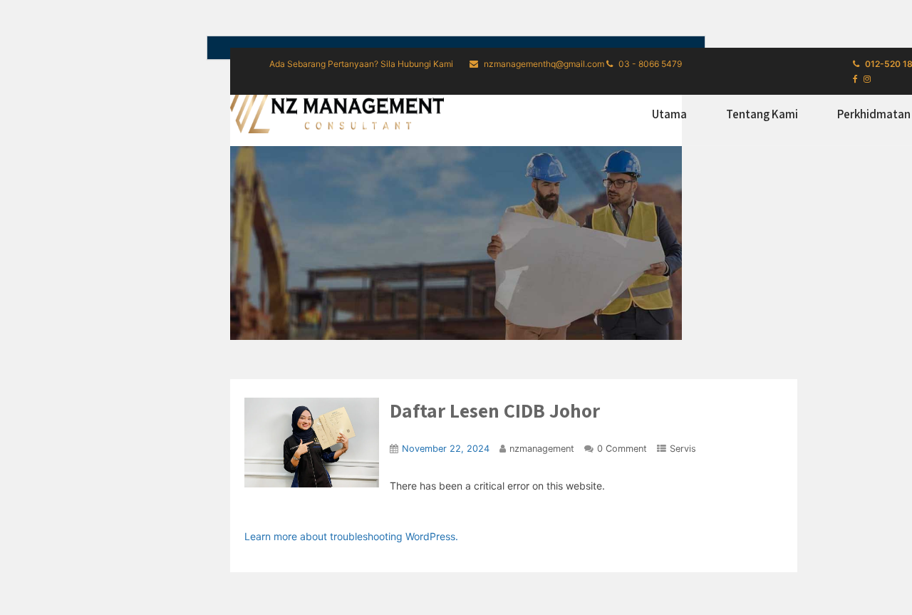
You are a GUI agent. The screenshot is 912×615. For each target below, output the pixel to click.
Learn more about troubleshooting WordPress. (351, 536)
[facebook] (855, 79)
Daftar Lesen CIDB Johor (495, 410)
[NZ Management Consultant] (337, 112)
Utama (669, 114)
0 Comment (622, 448)
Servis (683, 448)
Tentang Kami (762, 114)
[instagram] (867, 79)
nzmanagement (541, 448)
